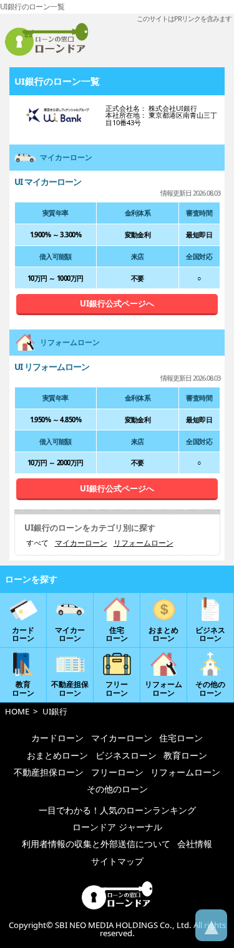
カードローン (57, 738)
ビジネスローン (126, 755)
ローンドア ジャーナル (117, 827)
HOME (17, 711)
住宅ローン (181, 738)
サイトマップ (117, 861)
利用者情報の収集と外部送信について (96, 844)
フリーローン (117, 772)
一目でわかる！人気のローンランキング (117, 810)
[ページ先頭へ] (211, 925)
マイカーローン (81, 543)
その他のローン (117, 789)
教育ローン (185, 755)
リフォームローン (143, 543)
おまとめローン (57, 755)
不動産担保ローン (49, 772)
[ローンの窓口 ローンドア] (117, 907)
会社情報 (194, 844)
